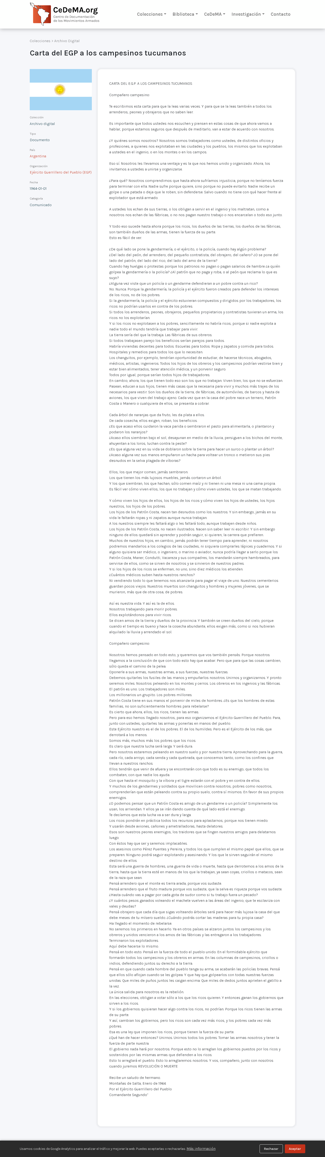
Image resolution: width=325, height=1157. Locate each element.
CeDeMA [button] (213, 14)
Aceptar (295, 1149)
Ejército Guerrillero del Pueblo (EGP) (61, 172)
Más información (201, 1148)
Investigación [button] (246, 14)
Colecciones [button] (150, 14)
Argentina (38, 156)
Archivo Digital (67, 41)
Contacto (281, 14)
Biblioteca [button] (183, 14)
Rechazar (271, 1149)
